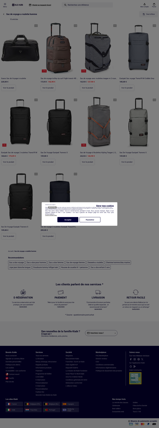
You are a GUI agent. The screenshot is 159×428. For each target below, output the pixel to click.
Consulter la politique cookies (51, 215)
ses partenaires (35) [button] (52, 207)
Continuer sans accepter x (50, 204)
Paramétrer (90, 220)
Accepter (67, 220)
